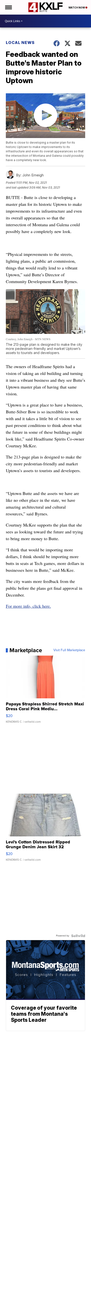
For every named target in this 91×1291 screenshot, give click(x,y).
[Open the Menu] (8, 7)
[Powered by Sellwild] (78, 935)
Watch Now (76, 7)
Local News (20, 42)
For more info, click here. (28, 606)
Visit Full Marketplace (69, 650)
